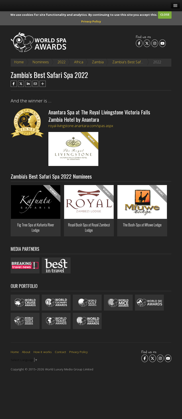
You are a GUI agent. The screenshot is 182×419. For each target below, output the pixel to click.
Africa (78, 62)
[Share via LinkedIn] (28, 84)
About (26, 352)
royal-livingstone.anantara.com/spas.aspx (80, 125)
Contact (60, 352)
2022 (61, 62)
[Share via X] (21, 84)
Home (19, 62)
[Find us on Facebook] (139, 43)
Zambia (98, 62)
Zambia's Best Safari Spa (132, 62)
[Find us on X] (147, 43)
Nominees (40, 62)
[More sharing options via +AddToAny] (43, 84)
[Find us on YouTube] (162, 43)
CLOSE (164, 14)
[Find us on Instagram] (154, 43)
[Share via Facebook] (14, 84)
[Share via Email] (35, 84)
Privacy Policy (91, 21)
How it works (43, 352)
